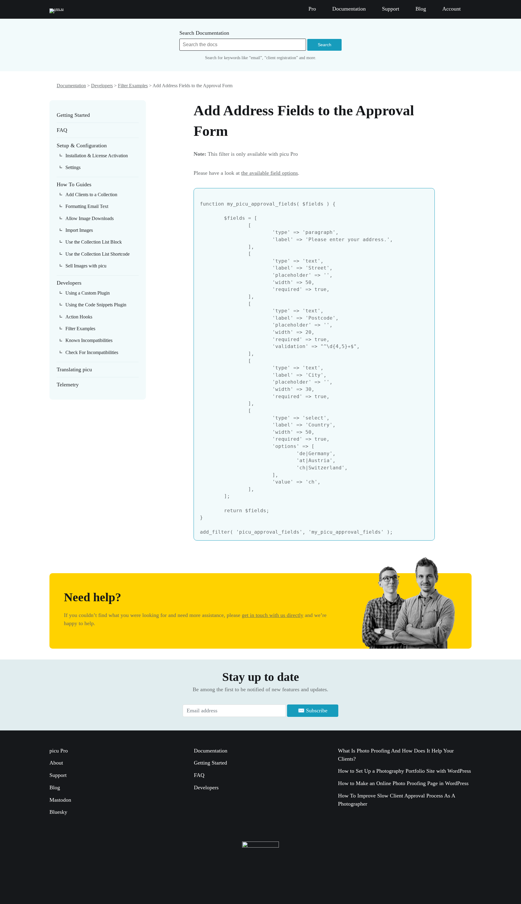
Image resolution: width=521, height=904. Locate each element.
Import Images (79, 230)
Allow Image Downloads (89, 218)
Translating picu (74, 369)
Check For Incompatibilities (91, 352)
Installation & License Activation (96, 155)
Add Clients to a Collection (91, 194)
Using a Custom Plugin (87, 292)
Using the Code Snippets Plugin (95, 304)
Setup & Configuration (82, 145)
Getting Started (73, 115)
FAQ (62, 130)
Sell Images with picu (85, 265)
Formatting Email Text (86, 206)
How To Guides (74, 184)
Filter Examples (133, 85)
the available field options (269, 173)
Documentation (71, 85)
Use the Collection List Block (93, 241)
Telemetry (68, 385)
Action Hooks (78, 316)
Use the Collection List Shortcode (97, 254)
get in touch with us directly (272, 615)
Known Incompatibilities (88, 340)
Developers (102, 85)
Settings (73, 167)
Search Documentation (204, 33)
